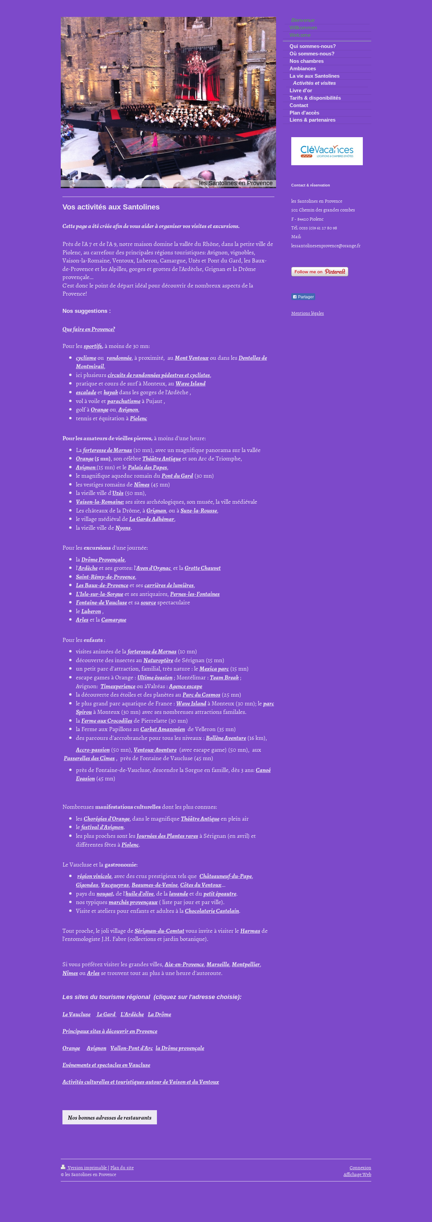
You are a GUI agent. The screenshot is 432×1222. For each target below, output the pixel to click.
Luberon (91, 611)
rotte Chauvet (204, 567)
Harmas (250, 930)
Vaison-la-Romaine (99, 501)
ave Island (194, 703)
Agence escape (185, 686)
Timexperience (118, 686)
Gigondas (87, 884)
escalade (86, 392)
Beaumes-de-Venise (155, 884)
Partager (305, 297)
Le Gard (105, 1014)
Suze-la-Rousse (199, 510)
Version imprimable (87, 1167)
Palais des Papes (147, 467)
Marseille (218, 964)
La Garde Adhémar (151, 518)
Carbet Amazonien (162, 728)
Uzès (118, 492)
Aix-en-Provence (184, 964)
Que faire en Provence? (88, 328)
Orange (99, 409)
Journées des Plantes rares (167, 835)
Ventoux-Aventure (155, 749)
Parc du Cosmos (201, 694)
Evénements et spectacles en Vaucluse (106, 1064)
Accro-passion (93, 749)
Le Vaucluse (76, 1014)
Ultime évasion (154, 677)
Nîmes (142, 484)
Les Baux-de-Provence (102, 585)
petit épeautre (220, 893)
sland (199, 383)
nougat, (105, 893)
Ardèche (88, 567)
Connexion (360, 1167)
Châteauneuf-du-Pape (225, 875)
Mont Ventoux (192, 357)
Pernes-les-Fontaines (195, 593)
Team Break (224, 677)
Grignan (156, 510)
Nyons (123, 527)
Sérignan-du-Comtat (159, 930)
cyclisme (86, 357)
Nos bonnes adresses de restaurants (110, 1117)
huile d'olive (140, 893)
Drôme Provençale (103, 559)
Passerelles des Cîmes (89, 758)
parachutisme (123, 400)
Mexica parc (214, 668)
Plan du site (122, 1167)
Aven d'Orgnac (154, 567)
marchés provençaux (133, 901)
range (73, 1047)
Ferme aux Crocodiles (106, 720)
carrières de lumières (169, 585)
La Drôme (159, 1014)
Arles (82, 619)
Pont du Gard (177, 475)
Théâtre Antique (161, 458)
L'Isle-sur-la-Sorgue (99, 593)
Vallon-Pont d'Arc (131, 1047)
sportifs (93, 345)
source (148, 602)
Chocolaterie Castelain (212, 910)
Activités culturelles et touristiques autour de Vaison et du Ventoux (140, 1081)
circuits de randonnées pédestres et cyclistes (159, 374)
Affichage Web (357, 1174)
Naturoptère (158, 660)
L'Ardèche (132, 1014)
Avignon (128, 409)
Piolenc (138, 418)
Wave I (184, 383)
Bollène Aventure (226, 737)
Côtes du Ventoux (200, 884)
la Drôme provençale (180, 1047)
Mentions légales (307, 313)
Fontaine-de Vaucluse (101, 602)
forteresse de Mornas (107, 449)
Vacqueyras (115, 884)
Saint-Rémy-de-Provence (105, 576)
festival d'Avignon (102, 826)
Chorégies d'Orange (107, 818)
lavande (178, 893)
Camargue (113, 619)
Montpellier (246, 964)
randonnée (119, 357)
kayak (111, 392)
